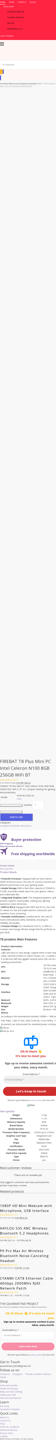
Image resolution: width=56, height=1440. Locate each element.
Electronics (14, 83)
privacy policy (36, 1100)
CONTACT (22, 2)
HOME (2, 2)
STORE (11, 2)
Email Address (31, 1074)
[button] (28, 7)
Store (7, 83)
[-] (11, 805)
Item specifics (6, 868)
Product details (7, 865)
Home (2, 83)
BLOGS (33, 2)
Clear (19, 798)
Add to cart (16, 817)
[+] (11, 812)
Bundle (4, 797)
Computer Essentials (27, 83)
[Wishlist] (1, 71)
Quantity (28, 804)
